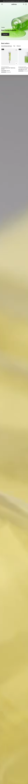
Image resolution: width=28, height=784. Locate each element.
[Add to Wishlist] (16, 50)
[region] (14, 21)
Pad (14, 46)
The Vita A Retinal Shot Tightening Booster (8, 68)
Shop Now (5, 34)
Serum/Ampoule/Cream (6, 46)
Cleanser (19, 46)
